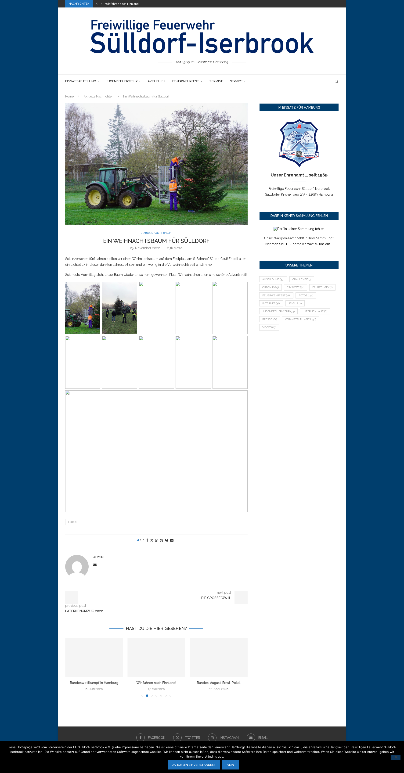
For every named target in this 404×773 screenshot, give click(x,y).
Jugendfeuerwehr (122, 81)
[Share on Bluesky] (166, 540)
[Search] (336, 81)
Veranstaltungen (300, 319)
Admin (98, 557)
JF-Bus (295, 303)
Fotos (72, 522)
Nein (230, 764)
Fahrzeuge (322, 287)
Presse (269, 319)
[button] (97, 3)
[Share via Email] (171, 540)
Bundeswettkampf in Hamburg (94, 683)
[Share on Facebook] (147, 540)
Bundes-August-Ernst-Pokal (124, 4)
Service (236, 81)
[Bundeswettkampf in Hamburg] (94, 657)
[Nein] (395, 757)
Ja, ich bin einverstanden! (193, 764)
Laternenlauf (315, 311)
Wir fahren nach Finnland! (156, 683)
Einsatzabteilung (80, 81)
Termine (216, 81)
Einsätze (295, 287)
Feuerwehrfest (185, 81)
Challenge (301, 279)
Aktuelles (156, 81)
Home (69, 96)
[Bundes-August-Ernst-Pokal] (219, 657)
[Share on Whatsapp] (156, 540)
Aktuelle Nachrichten (98, 96)
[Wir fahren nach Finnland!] (156, 657)
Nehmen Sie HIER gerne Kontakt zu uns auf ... (299, 244)
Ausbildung (273, 279)
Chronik (270, 287)
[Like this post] (142, 540)
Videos (269, 327)
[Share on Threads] (161, 540)
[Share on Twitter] (151, 540)
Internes (271, 303)
